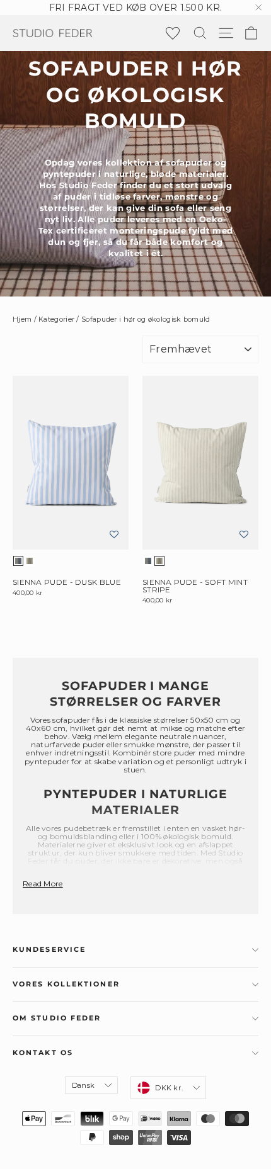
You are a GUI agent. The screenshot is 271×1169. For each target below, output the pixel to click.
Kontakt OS (43, 1053)
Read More (43, 883)
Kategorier (56, 319)
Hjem (22, 319)
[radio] (18, 561)
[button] (114, 534)
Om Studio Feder (57, 1018)
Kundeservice (49, 950)
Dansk (83, 1085)
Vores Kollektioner (66, 984)
